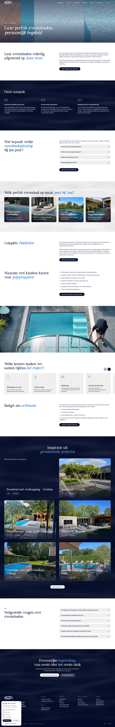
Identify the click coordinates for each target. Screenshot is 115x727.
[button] (63, 2)
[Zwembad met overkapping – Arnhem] (30, 477)
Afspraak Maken (100, 701)
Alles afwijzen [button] (16, 720)
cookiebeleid (14, 706)
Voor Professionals (64, 706)
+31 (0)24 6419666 (45, 699)
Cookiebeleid (31, 723)
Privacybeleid (25, 723)
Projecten (61, 703)
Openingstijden (81, 703)
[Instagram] (107, 723)
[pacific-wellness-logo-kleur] (8, 2)
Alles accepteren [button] (7, 720)
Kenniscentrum (100, 703)
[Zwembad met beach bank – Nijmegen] (30, 519)
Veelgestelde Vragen (83, 704)
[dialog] (11, 713)
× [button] (19, 702)
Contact (98, 699)
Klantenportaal (100, 704)
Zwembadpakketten (64, 704)
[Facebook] (104, 723)
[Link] (16, 212)
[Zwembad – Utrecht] (85, 477)
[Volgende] (109, 369)
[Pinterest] (110, 723)
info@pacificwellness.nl (47, 701)
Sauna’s (61, 701)
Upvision (41, 723)
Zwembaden (62, 699)
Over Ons (80, 699)
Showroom (80, 701)
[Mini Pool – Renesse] (85, 519)
